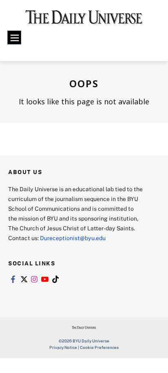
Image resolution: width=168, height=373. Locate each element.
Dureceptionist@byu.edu (73, 237)
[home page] (84, 20)
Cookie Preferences (99, 347)
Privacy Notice (63, 347)
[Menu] (14, 37)
